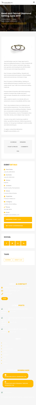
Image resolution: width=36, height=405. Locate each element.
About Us (5, 346)
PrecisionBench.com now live (17, 329)
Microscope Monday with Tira (17, 309)
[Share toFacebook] (6, 243)
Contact (5, 363)
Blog (4, 357)
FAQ (4, 360)
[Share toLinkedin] (23, 243)
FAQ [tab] (18, 151)
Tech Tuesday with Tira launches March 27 (21, 318)
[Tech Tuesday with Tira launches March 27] (4, 322)
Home (5, 343)
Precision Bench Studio (10, 193)
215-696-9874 (8, 209)
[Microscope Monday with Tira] (4, 311)
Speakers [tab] (23, 142)
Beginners (8, 260)
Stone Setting (12, 204)
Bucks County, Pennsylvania (12, 188)
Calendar (5, 355)
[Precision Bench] (6, 393)
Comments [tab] (24, 146)
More (4, 298)
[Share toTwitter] (12, 243)
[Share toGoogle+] (18, 243)
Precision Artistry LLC (9, 198)
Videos (5, 352)
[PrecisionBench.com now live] (4, 331)
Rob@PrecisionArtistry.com (11, 215)
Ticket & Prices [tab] (13, 146)
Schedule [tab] (13, 142)
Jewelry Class (18, 260)
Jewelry (6, 204)
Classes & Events (8, 349)
